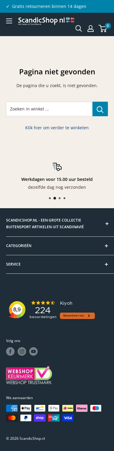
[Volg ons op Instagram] (22, 351)
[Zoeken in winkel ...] (100, 109)
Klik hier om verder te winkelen (57, 128)
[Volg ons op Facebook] (10, 351)
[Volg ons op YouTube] (33, 351)
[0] (103, 28)
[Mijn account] (91, 28)
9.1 (47, 6)
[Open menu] (9, 21)
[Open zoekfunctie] (78, 28)
